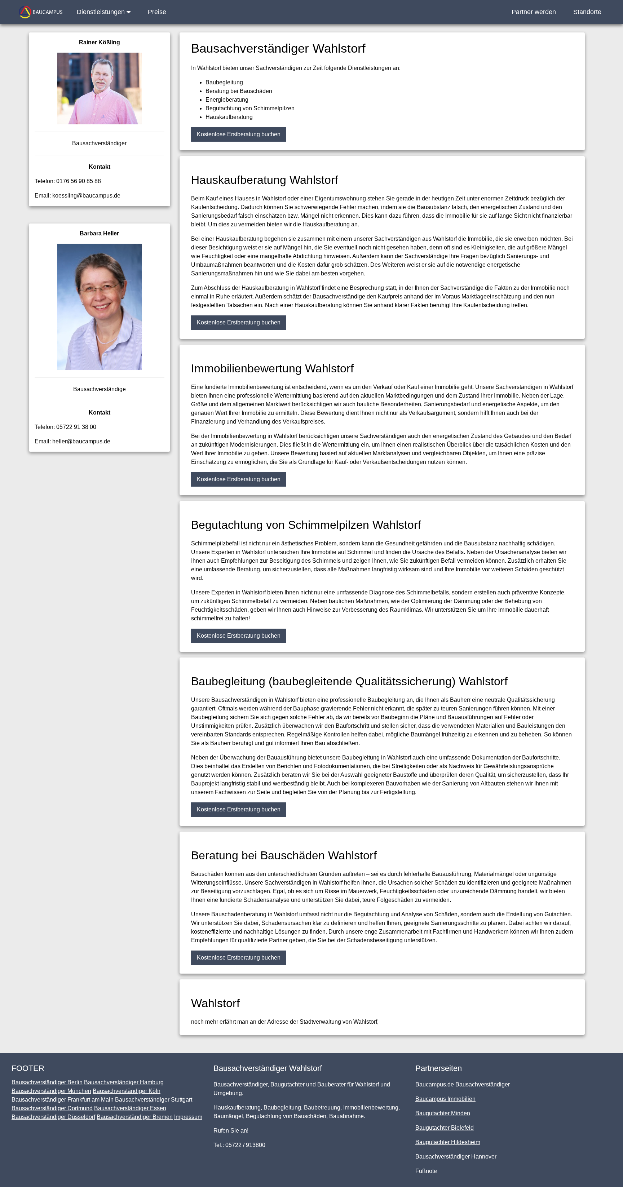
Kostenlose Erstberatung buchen (238, 134)
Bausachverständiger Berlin (47, 1082)
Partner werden (534, 11)
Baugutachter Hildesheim (447, 1142)
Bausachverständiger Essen (130, 1108)
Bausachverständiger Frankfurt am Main (63, 1100)
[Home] (40, 12)
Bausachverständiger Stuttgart (153, 1100)
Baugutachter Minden (442, 1113)
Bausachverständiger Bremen (135, 1117)
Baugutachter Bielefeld (444, 1128)
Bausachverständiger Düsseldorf (53, 1117)
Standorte (587, 11)
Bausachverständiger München (51, 1091)
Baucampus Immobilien (445, 1099)
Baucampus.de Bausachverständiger (462, 1084)
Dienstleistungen (102, 11)
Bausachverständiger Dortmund (52, 1108)
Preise (157, 11)
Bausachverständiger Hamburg (124, 1082)
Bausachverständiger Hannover (455, 1156)
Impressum (188, 1117)
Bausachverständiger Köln (126, 1091)
